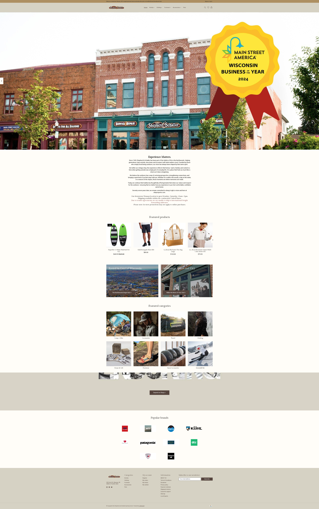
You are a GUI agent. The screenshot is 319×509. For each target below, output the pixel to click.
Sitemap (163, 494)
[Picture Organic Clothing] (194, 442)
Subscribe (207, 479)
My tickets (145, 482)
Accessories (146, 338)
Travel (173, 338)
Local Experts (164, 496)
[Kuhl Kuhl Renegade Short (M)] (145, 235)
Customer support (166, 491)
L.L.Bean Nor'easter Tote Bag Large (173, 250)
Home (145, 7)
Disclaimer (163, 482)
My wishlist (146, 485)
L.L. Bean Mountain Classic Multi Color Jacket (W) (200, 250)
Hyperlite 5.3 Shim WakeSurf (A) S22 (118, 250)
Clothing (200, 338)
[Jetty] (148, 429)
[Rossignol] (148, 456)
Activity (126, 478)
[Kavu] (171, 429)
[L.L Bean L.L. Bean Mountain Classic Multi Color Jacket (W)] (200, 235)
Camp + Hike (118, 338)
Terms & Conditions (166, 480)
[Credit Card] (211, 506)
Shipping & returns (166, 489)
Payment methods (166, 487)
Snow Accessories (173, 368)
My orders (145, 480)
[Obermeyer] (125, 442)
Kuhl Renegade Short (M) (146, 250)
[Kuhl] (194, 429)
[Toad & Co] (171, 456)
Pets (184, 7)
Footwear (146, 368)
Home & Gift (118, 368)
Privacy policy (164, 485)
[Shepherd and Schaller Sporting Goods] (116, 7)
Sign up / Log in (208, 1)
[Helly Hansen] (125, 429)
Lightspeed (141, 506)
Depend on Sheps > (159, 392)
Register (145, 478)
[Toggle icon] (205, 7)
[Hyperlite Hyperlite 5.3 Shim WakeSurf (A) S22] (118, 235)
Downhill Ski (200, 368)
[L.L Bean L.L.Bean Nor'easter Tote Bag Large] (173, 235)
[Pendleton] (171, 442)
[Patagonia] (148, 442)
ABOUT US (163, 478)
